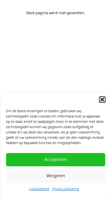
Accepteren (55, 159)
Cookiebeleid (39, 189)
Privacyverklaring (65, 189)
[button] (102, 99)
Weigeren (55, 175)
